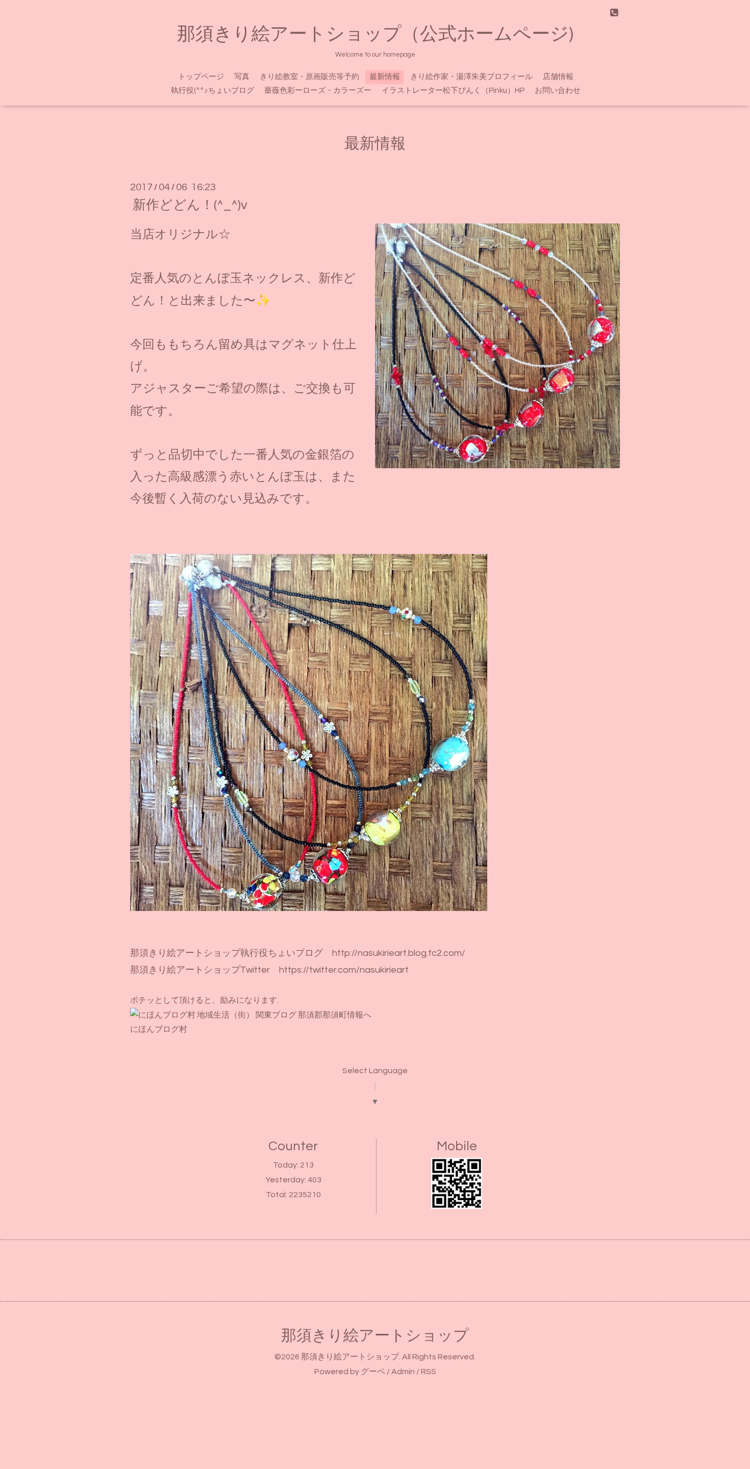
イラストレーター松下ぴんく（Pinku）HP (453, 90)
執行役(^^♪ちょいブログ (212, 90)
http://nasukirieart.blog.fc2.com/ (398, 953)
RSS (428, 1371)
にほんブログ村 (158, 1029)
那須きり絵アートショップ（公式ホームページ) (375, 34)
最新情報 (384, 77)
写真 (241, 77)
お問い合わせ (558, 90)
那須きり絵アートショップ (375, 1336)
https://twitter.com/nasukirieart (344, 970)
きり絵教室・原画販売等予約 (309, 77)
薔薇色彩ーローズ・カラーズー (317, 90)
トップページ (201, 77)
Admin (403, 1371)
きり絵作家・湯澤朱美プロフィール (471, 77)
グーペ (373, 1371)
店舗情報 (558, 77)
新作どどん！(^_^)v (190, 205)
